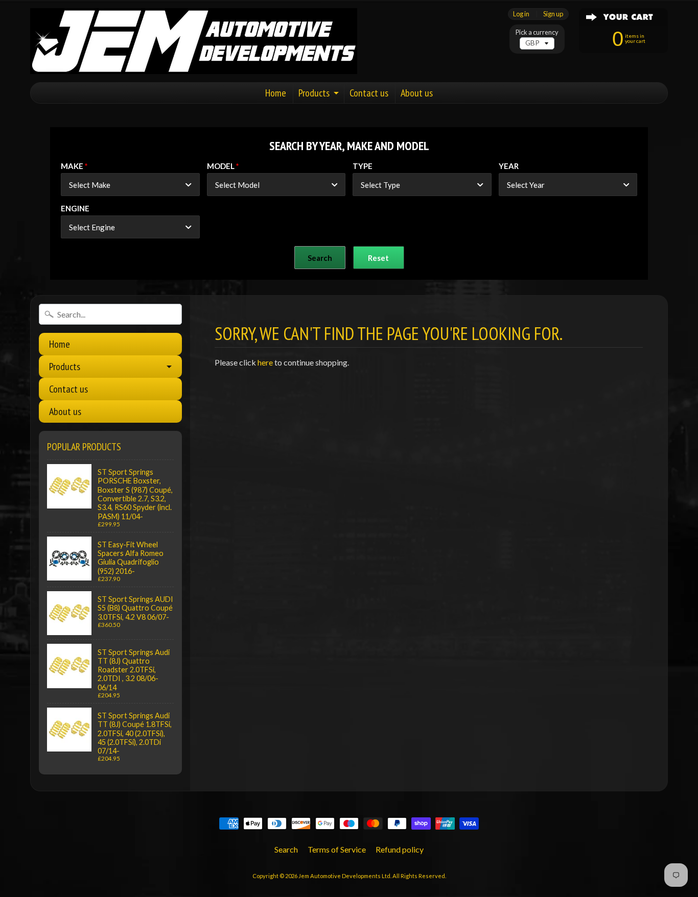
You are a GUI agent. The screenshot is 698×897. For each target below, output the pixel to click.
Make (72, 166)
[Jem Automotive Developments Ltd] (193, 41)
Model (221, 166)
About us (417, 93)
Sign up (553, 14)
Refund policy (400, 849)
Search (286, 849)
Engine (75, 208)
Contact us (369, 93)
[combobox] (130, 184)
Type (363, 166)
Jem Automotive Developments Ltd (344, 875)
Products (314, 93)
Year (509, 166)
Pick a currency (537, 32)
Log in (521, 14)
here (265, 362)
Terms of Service (337, 849)
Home (275, 93)
